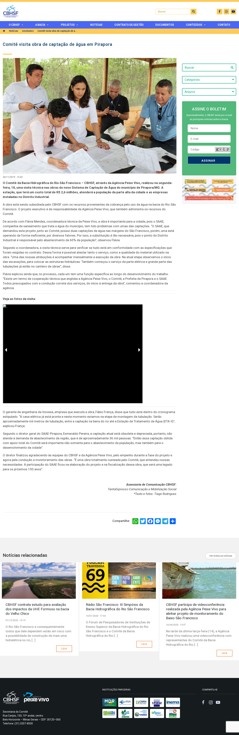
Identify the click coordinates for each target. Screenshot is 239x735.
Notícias (96, 24)
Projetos (68, 24)
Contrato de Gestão (129, 24)
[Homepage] (4, 30)
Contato (224, 24)
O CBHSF (14, 24)
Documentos (164, 24)
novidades (28, 30)
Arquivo (190, 92)
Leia (64, 648)
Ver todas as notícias (220, 555)
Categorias (192, 79)
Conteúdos (194, 24)
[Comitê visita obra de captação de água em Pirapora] (89, 115)
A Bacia (40, 24)
